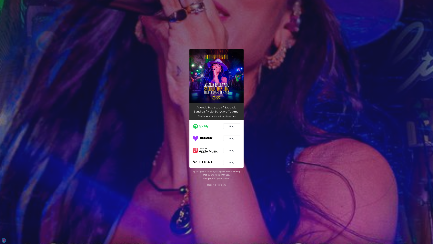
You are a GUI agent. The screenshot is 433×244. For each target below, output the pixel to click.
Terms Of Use (222, 175)
